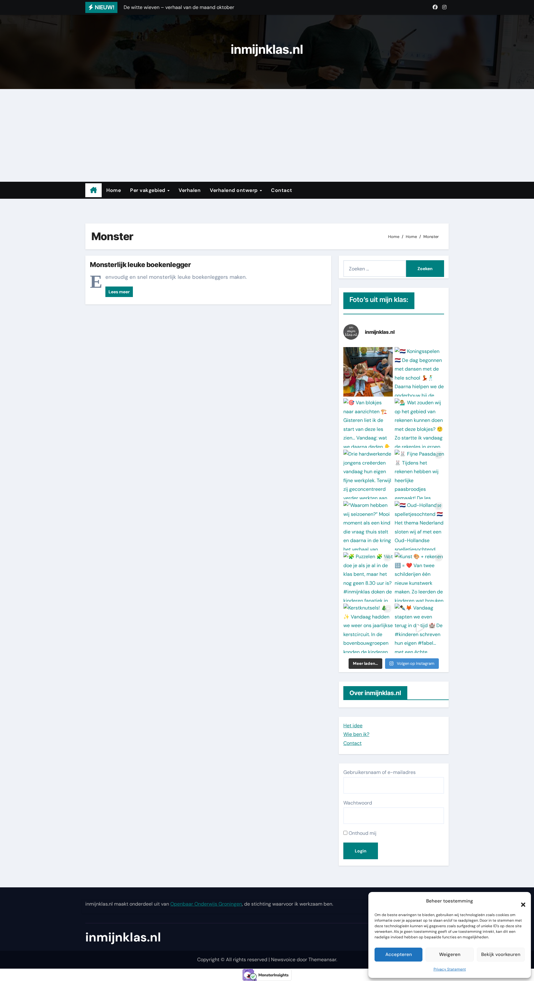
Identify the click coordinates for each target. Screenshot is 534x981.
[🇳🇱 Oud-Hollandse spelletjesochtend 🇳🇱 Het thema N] (419, 525)
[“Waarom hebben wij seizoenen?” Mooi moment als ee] (368, 525)
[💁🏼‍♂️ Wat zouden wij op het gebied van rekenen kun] (419, 423)
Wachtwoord (357, 803)
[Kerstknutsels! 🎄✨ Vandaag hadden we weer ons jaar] (368, 628)
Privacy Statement (450, 969)
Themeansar (322, 959)
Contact (281, 190)
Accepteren (398, 954)
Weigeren (449, 954)
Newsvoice (283, 959)
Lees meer (119, 292)
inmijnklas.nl (267, 49)
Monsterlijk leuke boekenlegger (140, 265)
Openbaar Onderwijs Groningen (206, 904)
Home (113, 190)
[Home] (93, 190)
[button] (520, 901)
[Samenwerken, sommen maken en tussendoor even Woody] (368, 372)
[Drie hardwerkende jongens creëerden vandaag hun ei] (368, 474)
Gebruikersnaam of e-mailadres (379, 772)
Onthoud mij (361, 833)
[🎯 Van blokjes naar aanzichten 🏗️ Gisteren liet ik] (368, 423)
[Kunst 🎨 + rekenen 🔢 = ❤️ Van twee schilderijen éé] (419, 577)
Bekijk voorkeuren (500, 954)
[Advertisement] (267, 135)
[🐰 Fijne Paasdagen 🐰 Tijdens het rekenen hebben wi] (419, 474)
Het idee (352, 725)
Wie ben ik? (356, 734)
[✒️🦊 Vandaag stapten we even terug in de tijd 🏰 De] (419, 628)
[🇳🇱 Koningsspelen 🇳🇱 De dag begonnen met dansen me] (419, 372)
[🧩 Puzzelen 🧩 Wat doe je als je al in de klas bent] (368, 577)
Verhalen (190, 190)
